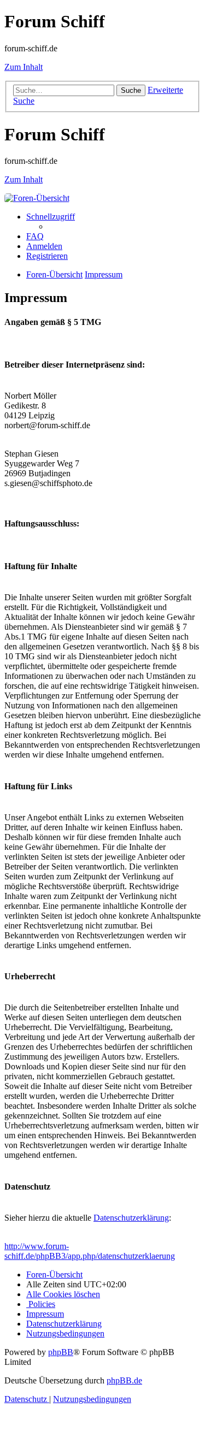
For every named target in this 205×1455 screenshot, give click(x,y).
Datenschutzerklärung (131, 1217)
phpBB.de (124, 1380)
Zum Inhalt (23, 67)
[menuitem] (35, 236)
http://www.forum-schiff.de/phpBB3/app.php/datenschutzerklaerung (89, 1251)
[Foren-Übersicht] (36, 198)
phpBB (60, 1352)
